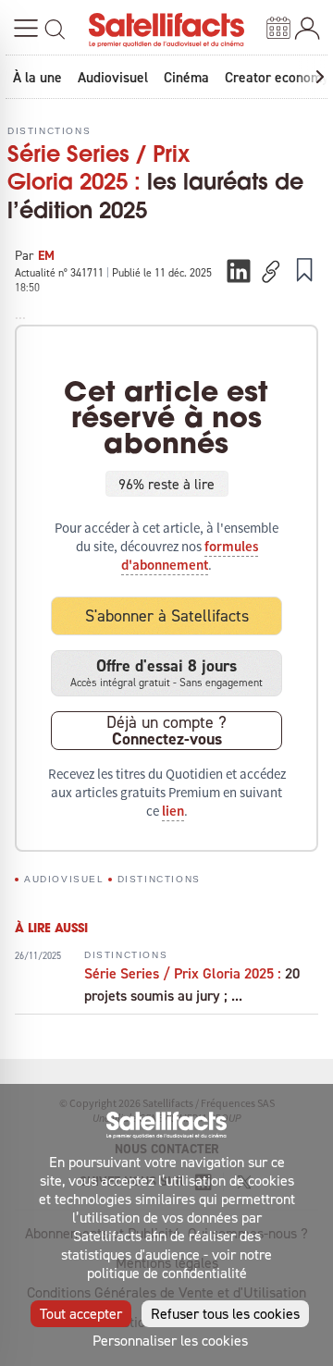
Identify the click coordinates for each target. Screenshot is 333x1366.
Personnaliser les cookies (170, 1340)
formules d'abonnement (189, 555)
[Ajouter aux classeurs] (304, 269)
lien (173, 811)
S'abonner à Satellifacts (167, 615)
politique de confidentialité (167, 1272)
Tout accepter (81, 1313)
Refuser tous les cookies (225, 1313)
